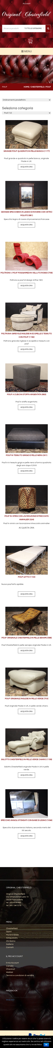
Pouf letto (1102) (26, 577)
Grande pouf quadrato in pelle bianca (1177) (27, 151)
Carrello (9, 966)
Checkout (10, 969)
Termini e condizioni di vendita (20, 975)
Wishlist (9, 972)
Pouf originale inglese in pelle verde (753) (26, 699)
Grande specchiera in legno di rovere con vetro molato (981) (26, 213)
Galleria (9, 944)
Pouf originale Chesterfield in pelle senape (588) (27, 638)
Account (26, 4)
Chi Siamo (10, 941)
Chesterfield (37, 87)
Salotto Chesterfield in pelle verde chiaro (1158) (26, 759)
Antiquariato (12, 938)
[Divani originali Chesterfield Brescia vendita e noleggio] (26, 14)
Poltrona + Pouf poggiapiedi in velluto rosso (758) (26, 273)
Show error (10, 1000)
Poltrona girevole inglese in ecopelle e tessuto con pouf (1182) (26, 335)
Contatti (10, 947)
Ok (46, 1045)
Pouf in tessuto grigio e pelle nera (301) (26, 455)
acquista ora (26, 167)
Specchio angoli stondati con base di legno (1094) (26, 820)
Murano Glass (12, 935)
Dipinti (9, 932)
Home (26, 87)
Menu (27, 51)
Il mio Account (12, 963)
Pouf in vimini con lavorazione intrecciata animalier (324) (27, 518)
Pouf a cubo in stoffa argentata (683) (26, 394)
